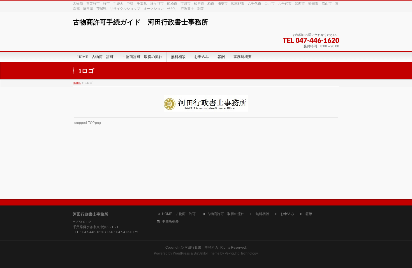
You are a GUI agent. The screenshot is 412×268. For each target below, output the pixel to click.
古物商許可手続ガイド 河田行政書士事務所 (140, 22)
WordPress (181, 253)
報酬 (308, 214)
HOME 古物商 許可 (179, 214)
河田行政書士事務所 (199, 247)
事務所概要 (170, 221)
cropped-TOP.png (87, 123)
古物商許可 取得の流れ (225, 214)
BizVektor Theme (206, 253)
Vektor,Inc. (232, 253)
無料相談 (262, 214)
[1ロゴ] (206, 103)
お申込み (287, 214)
